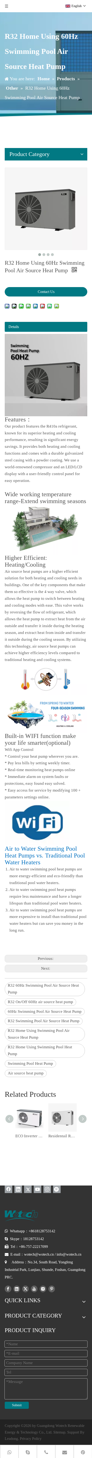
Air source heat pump (26, 1073)
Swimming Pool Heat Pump (30, 1063)
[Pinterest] (57, 1189)
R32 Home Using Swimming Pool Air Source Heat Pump (39, 1034)
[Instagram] (47, 1189)
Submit (17, 1405)
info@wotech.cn (69, 1254)
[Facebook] (8, 1189)
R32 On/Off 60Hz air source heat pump (40, 1002)
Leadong (11, 1439)
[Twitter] (28, 1189)
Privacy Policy (31, 1439)
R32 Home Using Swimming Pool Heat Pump (40, 1050)
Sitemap (59, 1432)
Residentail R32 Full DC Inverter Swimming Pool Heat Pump (62, 1136)
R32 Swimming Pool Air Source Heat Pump (43, 1021)
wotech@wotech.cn (39, 1254)
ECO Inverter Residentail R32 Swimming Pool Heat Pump (29, 1136)
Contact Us (46, 292)
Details (13, 327)
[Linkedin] (18, 1189)
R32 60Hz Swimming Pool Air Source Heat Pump (43, 988)
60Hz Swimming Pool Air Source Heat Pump (45, 1011)
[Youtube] (37, 1189)
